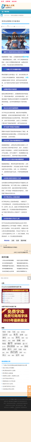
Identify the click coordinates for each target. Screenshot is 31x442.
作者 (18, 332)
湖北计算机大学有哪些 (8, 368)
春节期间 (18, 343)
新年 (23, 340)
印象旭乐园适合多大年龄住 (10, 247)
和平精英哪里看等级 (7, 268)
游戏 (26, 346)
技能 (13, 340)
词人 (25, 352)
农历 (10, 335)
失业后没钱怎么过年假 (8, 271)
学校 (13, 338)
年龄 (27, 338)
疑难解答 (15, 401)
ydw (6, 26)
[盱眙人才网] (15, 6)
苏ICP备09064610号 (22, 401)
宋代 (18, 337)
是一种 (3, 346)
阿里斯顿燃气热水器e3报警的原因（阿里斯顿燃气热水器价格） (9, 266)
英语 (21, 352)
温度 (21, 346)
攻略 (18, 340)
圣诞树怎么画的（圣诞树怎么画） (11, 376)
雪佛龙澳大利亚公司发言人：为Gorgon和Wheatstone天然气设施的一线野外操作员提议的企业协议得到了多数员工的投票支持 (24, 266)
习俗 (13, 332)
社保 (5, 69)
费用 (13, 355)
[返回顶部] (29, 395)
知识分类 (14, 1)
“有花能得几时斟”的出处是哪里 (24, 268)
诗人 (4, 355)
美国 (3, 352)
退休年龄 (26, 57)
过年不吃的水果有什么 (8, 378)
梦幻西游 (11, 346)
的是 (15, 349)
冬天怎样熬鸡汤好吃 (7, 263)
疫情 (4, 349)
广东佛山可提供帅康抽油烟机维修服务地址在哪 (15, 365)
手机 (9, 340)
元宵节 (4, 334)
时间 (4, 343)
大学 (9, 338)
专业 (4, 332)
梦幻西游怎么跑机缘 (8, 373)
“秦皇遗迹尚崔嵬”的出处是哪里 (24, 263)
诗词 (9, 355)
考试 (7, 352)
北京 (26, 335)
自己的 (14, 352)
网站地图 (11, 401)
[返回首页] (29, 387)
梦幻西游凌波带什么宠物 (9, 370)
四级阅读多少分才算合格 (9, 381)
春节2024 (6, 15)
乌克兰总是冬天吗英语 (22, 260)
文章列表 (8, 1)
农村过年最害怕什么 (22, 271)
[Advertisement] (15, 426)
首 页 (2, 1)
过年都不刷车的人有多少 (9, 386)
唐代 (4, 337)
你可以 (23, 332)
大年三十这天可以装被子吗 (21, 252)
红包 (24, 349)
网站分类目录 (25, 399)
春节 (10, 343)
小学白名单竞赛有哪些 (8, 260)
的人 (10, 349)
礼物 (20, 349)
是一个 (25, 344)
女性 (26, 77)
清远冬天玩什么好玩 (8, 383)
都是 (22, 355)
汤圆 (18, 346)
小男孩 (15, 409)
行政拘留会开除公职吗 (8, 389)
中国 (9, 332)
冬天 (16, 334)
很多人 (4, 340)
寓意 (23, 338)
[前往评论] (29, 391)
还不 (17, 355)
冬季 (21, 335)
